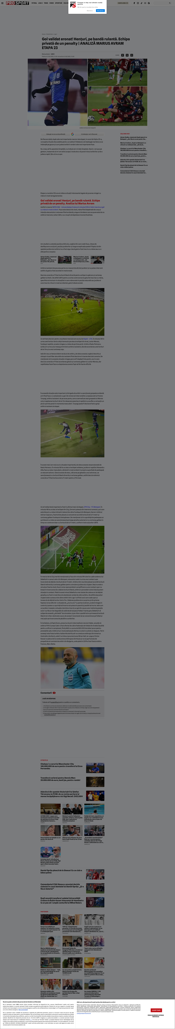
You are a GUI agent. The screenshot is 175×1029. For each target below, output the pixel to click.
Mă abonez (100, 11)
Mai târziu (90, 11)
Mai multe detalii (23, 1009)
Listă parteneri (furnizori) (84, 1013)
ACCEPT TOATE (156, 1010)
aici (31, 1019)
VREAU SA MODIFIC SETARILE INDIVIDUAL (156, 1015)
